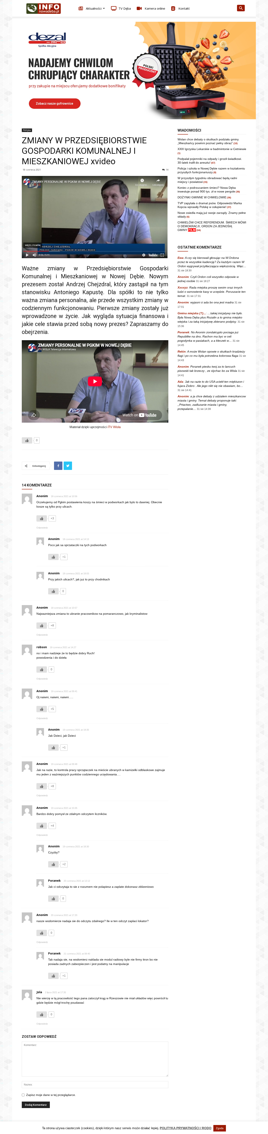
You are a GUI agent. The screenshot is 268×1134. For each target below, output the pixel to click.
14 (167, 169)
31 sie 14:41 (185, 390)
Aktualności (93, 8)
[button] (241, 9)
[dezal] (134, 70)
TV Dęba (125, 8)
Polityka (27, 130)
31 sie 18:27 (203, 281)
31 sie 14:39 (204, 409)
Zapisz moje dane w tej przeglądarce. (51, 1095)
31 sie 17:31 (194, 296)
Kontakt (184, 8)
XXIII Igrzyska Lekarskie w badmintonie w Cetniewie (212, 149)
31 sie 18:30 (185, 270)
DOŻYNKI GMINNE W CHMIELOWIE (202, 197)
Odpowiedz (42, 527)
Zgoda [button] (219, 1128)
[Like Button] (27, 440)
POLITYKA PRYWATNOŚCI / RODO (185, 1128)
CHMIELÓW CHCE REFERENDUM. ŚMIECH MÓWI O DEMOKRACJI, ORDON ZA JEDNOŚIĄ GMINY (212, 226)
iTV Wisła (114, 427)
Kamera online (154, 8)
